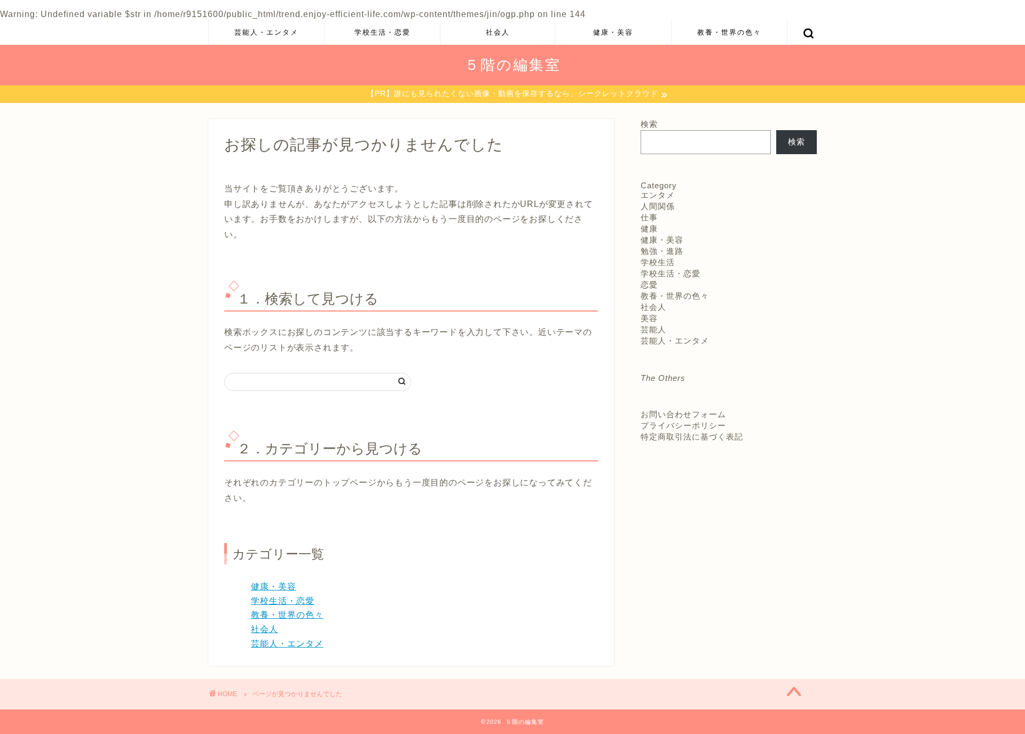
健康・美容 (613, 32)
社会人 (498, 32)
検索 (649, 124)
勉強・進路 (662, 251)
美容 (649, 318)
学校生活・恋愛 (382, 32)
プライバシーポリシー (683, 425)
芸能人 (653, 329)
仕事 (649, 217)
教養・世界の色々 (729, 32)
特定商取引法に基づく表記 (692, 436)
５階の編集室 (512, 64)
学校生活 (658, 262)
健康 (649, 228)
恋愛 (649, 284)
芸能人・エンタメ (266, 32)
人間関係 (658, 206)
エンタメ (658, 195)
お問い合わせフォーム (683, 414)
